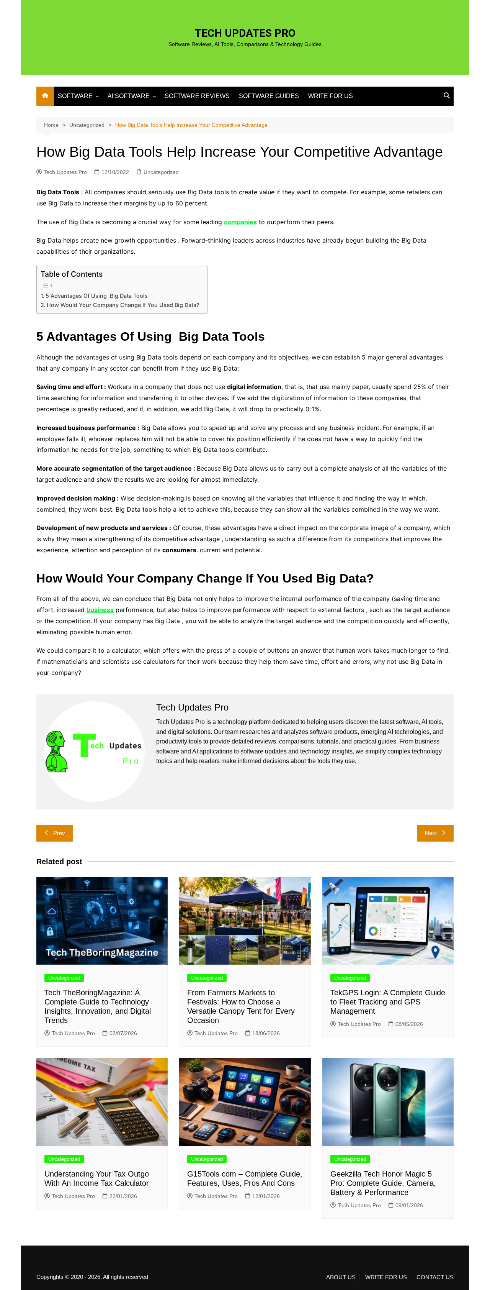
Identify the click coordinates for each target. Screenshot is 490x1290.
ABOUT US (341, 1277)
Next (431, 833)
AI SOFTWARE (129, 96)
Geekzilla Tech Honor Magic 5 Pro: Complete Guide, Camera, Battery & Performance (383, 1183)
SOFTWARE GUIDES (269, 96)
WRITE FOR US (330, 96)
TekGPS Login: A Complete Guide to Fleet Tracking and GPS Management (387, 1001)
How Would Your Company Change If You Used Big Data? (123, 305)
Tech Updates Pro (65, 172)
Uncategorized (161, 172)
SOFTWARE (75, 96)
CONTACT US (435, 1277)
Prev (59, 833)
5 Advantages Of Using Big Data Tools (97, 295)
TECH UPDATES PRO (245, 33)
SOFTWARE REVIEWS (197, 96)
